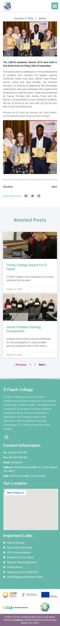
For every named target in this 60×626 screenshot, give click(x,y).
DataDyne (18, 620)
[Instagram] (6, 437)
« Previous (20, 364)
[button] (54, 5)
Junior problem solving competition (23, 329)
